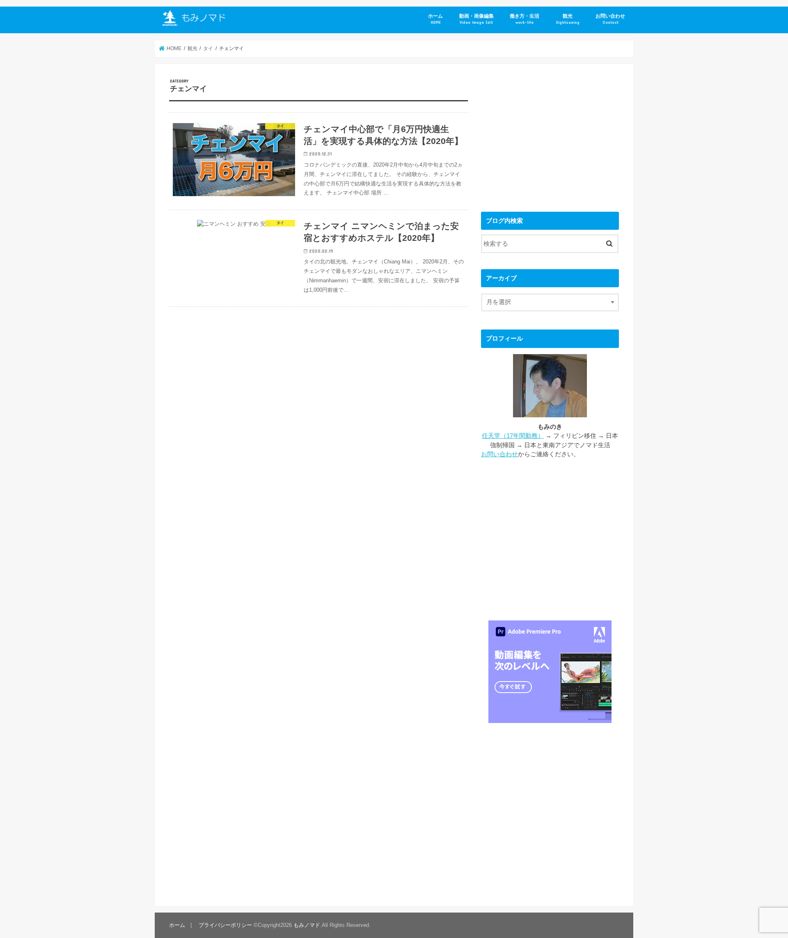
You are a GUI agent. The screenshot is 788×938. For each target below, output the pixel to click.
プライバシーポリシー (225, 925)
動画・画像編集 (476, 18)
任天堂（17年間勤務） (513, 435)
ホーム (435, 18)
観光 (568, 18)
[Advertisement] (550, 135)
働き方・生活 (524, 18)
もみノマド (306, 925)
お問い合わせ (610, 18)
